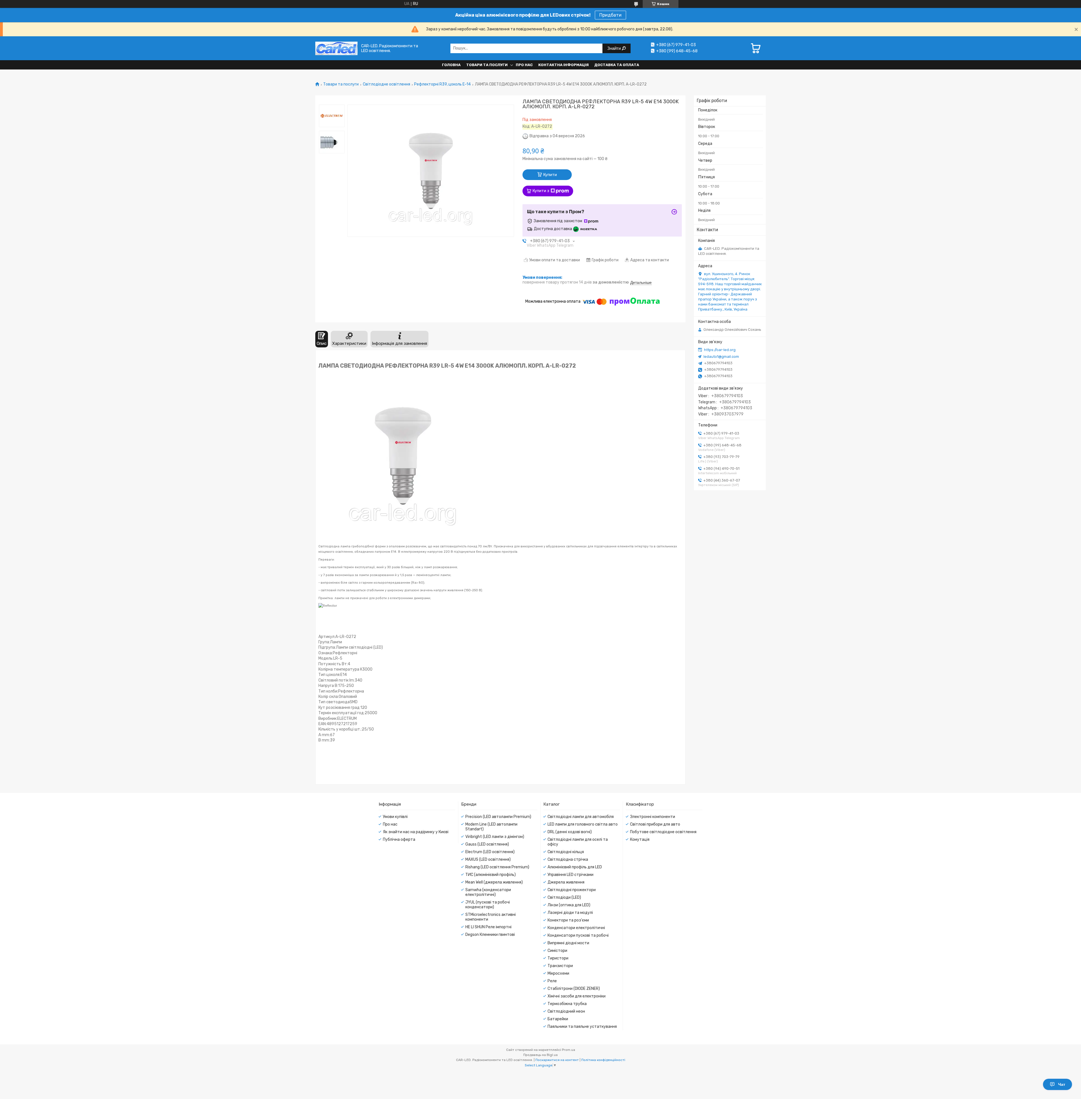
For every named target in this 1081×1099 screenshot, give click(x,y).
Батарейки (558, 1019)
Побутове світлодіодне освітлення (663, 832)
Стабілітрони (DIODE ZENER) (574, 988)
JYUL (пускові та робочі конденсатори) (487, 904)
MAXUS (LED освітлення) (488, 859)
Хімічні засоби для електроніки (577, 996)
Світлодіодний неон (566, 1011)
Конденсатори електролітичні (576, 927)
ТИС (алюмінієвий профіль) (490, 874)
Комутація (639, 839)
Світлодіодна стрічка (568, 859)
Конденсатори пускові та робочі (578, 935)
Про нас (524, 65)
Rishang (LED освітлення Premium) (497, 867)
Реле (552, 981)
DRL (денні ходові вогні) (570, 832)
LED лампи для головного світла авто (583, 824)
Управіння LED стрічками (570, 874)
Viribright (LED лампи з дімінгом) (494, 836)
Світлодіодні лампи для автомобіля (581, 816)
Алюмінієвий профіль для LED (575, 867)
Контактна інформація (563, 65)
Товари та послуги (487, 65)
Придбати (610, 15)
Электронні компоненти (652, 816)
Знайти (614, 48)
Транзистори (560, 965)
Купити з (541, 190)
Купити (550, 174)
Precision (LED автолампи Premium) (498, 816)
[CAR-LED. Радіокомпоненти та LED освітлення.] (336, 48)
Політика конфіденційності (603, 1060)
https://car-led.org (720, 350)
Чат (1061, 1084)
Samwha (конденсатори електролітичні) (488, 892)
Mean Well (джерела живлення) (494, 882)
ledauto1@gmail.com (721, 356)
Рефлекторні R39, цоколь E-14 (442, 84)
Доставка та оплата (616, 65)
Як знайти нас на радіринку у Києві (415, 832)
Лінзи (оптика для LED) (569, 905)
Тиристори (558, 958)
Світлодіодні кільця (566, 851)
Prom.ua (568, 1050)
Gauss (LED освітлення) (487, 844)
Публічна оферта (399, 839)
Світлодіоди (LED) (564, 897)
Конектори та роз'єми (568, 920)
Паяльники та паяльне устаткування (582, 1026)
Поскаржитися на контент (557, 1060)
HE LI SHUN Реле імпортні (488, 927)
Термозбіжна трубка (567, 1003)
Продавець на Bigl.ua (540, 1055)
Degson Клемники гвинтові (490, 934)
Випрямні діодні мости (568, 943)
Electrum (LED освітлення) (490, 851)
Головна (451, 65)
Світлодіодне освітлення (386, 84)
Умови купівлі (395, 816)
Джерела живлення (566, 882)
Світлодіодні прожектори (572, 889)
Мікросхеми (558, 973)
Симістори (557, 950)
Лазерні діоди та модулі (570, 912)
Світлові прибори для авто (655, 824)
